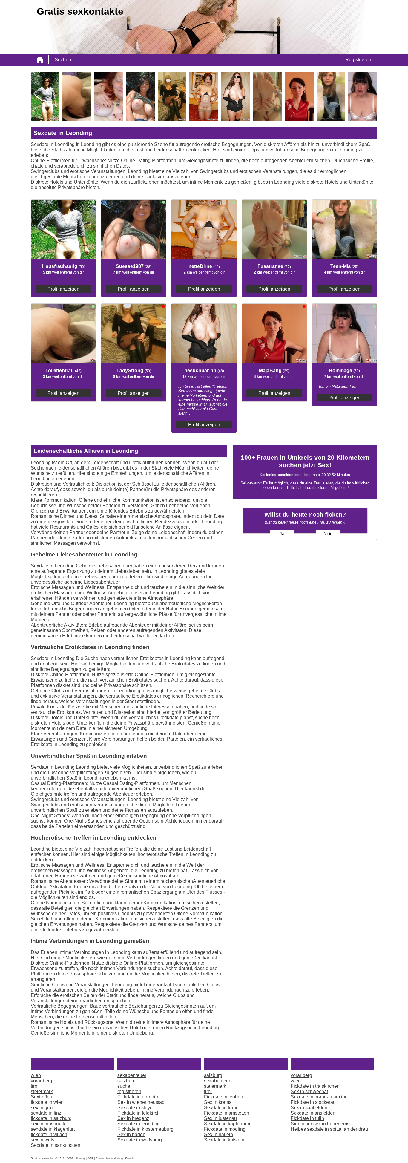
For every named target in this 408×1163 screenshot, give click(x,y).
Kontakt (130, 1158)
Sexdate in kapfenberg (228, 1123)
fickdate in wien (47, 1102)
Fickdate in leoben (223, 1096)
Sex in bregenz (133, 1118)
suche (123, 1086)
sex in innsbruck (48, 1123)
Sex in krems (217, 1102)
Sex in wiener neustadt (141, 1102)
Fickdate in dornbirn (138, 1096)
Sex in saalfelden (309, 1107)
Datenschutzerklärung (109, 1158)
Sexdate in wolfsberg (139, 1139)
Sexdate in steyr (134, 1107)
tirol (35, 1086)
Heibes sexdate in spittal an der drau (329, 1129)
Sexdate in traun (221, 1107)
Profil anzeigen (63, 288)
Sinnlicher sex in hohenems (320, 1123)
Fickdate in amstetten (226, 1113)
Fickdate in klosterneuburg (145, 1129)
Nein (327, 533)
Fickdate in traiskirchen (315, 1086)
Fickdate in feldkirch (138, 1113)
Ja (282, 533)
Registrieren (358, 59)
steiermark (42, 1091)
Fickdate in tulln (307, 1118)
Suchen (63, 59)
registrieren (129, 1091)
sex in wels (42, 1139)
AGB (90, 1158)
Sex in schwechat (309, 1091)
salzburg (126, 1080)
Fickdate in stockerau (313, 1102)
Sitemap (80, 1158)
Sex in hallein (218, 1134)
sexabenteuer (131, 1075)
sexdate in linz (46, 1113)
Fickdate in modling (225, 1129)
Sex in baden (131, 1134)
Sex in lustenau (220, 1118)
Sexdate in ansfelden (313, 1113)
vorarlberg (41, 1080)
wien (36, 1075)
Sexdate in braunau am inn (319, 1096)
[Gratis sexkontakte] (39, 59)
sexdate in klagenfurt (53, 1129)
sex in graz (42, 1107)
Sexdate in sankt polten (55, 1145)
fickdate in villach (49, 1134)
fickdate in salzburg (51, 1118)
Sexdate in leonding (138, 1123)
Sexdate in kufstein (224, 1139)
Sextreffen (41, 1096)
